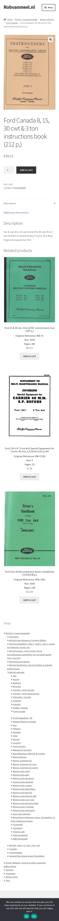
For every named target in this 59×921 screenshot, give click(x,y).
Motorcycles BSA (21, 775)
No (34, 916)
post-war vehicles (21, 814)
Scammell (18, 824)
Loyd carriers (19, 746)
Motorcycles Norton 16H (24, 796)
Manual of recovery (22, 750)
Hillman (17, 728)
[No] (55, 909)
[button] (50, 39)
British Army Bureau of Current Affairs (27, 640)
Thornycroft (19, 831)
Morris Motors (19, 757)
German (10, 869)
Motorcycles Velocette (24, 810)
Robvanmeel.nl (19, 7)
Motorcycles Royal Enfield (25, 803)
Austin (16, 679)
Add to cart (26, 169)
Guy (15, 725)
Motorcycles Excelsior (23, 778)
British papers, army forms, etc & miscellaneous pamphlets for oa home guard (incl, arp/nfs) (29, 654)
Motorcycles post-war (23, 799)
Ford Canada (12, 22)
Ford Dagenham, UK (22, 718)
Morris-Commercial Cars (25, 764)
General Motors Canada (24, 721)
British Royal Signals (19, 661)
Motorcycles (12, 877)
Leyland (17, 743)
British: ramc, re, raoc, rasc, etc (24, 845)
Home (10, 19)
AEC (15, 675)
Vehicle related (20, 835)
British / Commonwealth (26, 19)
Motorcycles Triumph (23, 806)
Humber (17, 732)
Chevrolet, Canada (22, 697)
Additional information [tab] (16, 212)
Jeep (15, 735)
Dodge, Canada (20, 707)
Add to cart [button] (29, 356)
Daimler (17, 704)
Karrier (16, 739)
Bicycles (17, 686)
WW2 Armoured (20, 838)
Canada (13, 849)
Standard (17, 828)
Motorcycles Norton (22, 792)
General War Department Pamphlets (27, 856)
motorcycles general (23, 782)
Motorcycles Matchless (24, 789)
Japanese (10, 873)
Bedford (17, 683)
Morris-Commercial (22, 760)
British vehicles (47, 19)
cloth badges (15, 852)
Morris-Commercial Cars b (25, 767)
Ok (26, 916)
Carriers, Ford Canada (23, 690)
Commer (17, 700)
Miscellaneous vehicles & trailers (29, 753)
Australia (13, 636)
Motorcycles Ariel (21, 771)
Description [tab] (10, 203)
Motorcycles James (22, 785)
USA (8, 880)
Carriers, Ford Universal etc (26, 693)
